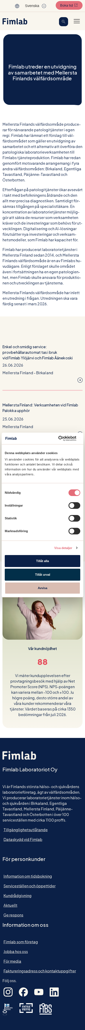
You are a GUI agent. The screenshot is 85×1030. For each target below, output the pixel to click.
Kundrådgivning (18, 895)
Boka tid (71, 5)
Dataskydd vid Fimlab (23, 839)
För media (12, 961)
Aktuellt (10, 905)
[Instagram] (8, 991)
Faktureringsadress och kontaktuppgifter (40, 970)
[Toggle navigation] (77, 21)
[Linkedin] (54, 991)
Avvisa (42, 588)
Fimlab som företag (21, 941)
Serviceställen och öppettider (29, 885)
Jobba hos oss (16, 951)
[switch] (74, 505)
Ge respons (13, 915)
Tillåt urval (42, 574)
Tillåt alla (42, 561)
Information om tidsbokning (28, 876)
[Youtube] (38, 991)
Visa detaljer (63, 548)
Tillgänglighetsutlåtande (26, 829)
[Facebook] (23, 991)
